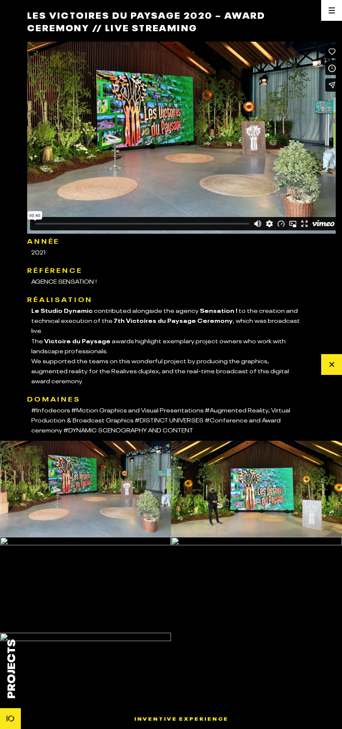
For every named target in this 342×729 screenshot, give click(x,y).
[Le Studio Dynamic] (10, 718)
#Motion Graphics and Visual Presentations (137, 409)
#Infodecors (50, 409)
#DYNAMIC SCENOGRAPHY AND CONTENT (128, 429)
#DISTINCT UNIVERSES (169, 419)
